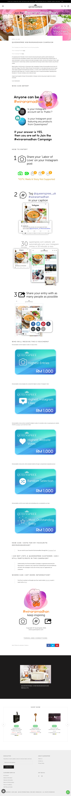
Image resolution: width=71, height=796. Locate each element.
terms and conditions (35, 638)
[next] (67, 724)
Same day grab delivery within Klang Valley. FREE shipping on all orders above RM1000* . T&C (35, 1)
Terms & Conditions (7, 784)
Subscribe (8, 766)
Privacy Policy (41, 763)
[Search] (65, 6)
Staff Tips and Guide (7, 787)
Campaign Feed (19, 424)
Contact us (40, 761)
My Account (6, 775)
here (24, 50)
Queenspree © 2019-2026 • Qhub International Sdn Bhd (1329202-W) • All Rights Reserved (29, 792)
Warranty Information (8, 780)
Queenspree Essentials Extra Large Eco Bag (16, 729)
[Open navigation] (3, 6)
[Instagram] (41, 776)
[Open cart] (68, 6)
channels (47, 580)
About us (40, 758)
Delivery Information (7, 777)
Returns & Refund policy (8, 782)
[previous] (3, 724)
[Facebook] (38, 776)
